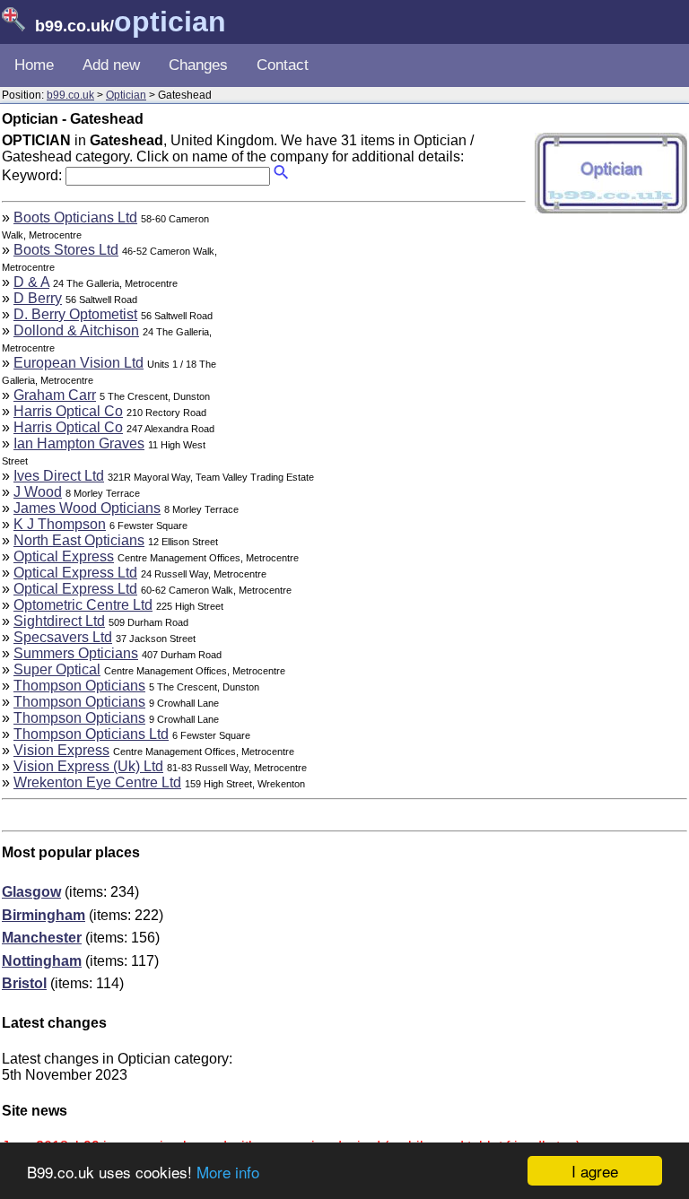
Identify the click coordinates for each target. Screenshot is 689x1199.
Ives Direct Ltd (58, 475)
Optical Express (63, 556)
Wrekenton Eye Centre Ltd (97, 782)
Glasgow (31, 891)
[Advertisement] (375, 335)
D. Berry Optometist (75, 314)
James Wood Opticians (87, 508)
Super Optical (56, 669)
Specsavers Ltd (62, 637)
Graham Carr (54, 395)
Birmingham (43, 915)
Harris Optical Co (68, 411)
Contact (283, 65)
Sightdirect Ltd (59, 621)
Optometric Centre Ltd (83, 605)
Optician (126, 95)
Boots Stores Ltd (65, 249)
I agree (594, 1171)
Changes (198, 65)
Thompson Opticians (79, 685)
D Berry (37, 298)
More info (227, 1171)
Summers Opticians (75, 653)
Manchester (42, 937)
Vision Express (61, 750)
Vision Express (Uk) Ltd (88, 766)
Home (34, 65)
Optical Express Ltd (75, 572)
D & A (31, 282)
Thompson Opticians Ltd (91, 734)
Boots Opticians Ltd (75, 217)
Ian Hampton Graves (78, 443)
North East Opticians (78, 540)
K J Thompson (59, 524)
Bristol (24, 983)
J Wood (37, 492)
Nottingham (42, 961)
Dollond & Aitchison (76, 330)
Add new (111, 65)
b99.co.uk (70, 95)
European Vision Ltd (78, 362)
